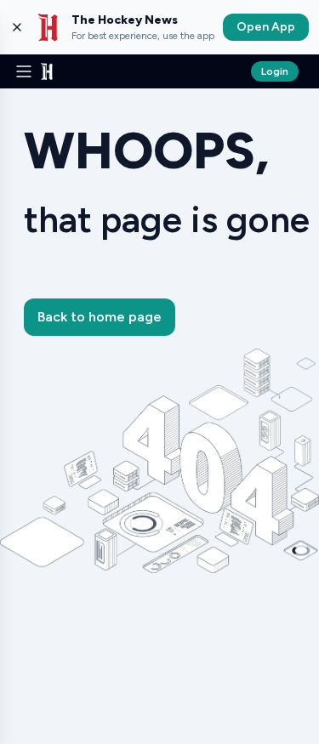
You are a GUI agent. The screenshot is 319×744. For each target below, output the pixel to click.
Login (274, 71)
